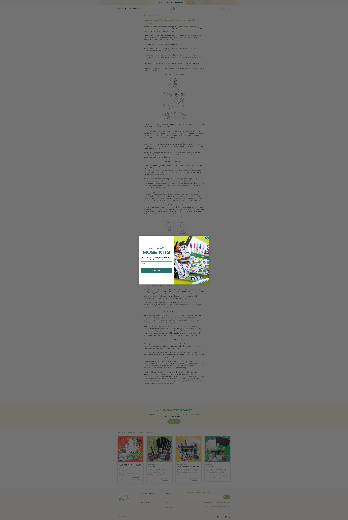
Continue (156, 270)
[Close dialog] (207, 237)
